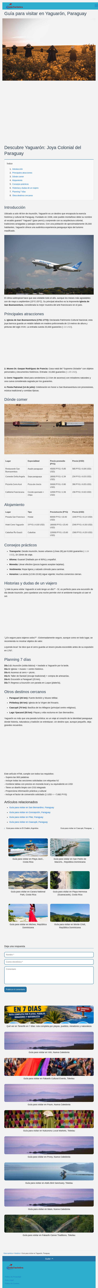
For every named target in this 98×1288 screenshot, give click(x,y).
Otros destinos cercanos (22, 195)
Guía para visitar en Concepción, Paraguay (29, 812)
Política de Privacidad (13, 1277)
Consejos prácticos (20, 184)
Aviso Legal (9, 1280)
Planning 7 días (19, 192)
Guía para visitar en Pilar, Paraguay (26, 817)
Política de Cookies (12, 1283)
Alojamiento (17, 180)
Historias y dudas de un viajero (25, 188)
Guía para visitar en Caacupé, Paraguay (28, 822)
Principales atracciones (22, 173)
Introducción (17, 169)
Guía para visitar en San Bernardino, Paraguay (31, 807)
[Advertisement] (49, 125)
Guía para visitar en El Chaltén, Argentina (22, 828)
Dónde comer (18, 177)
